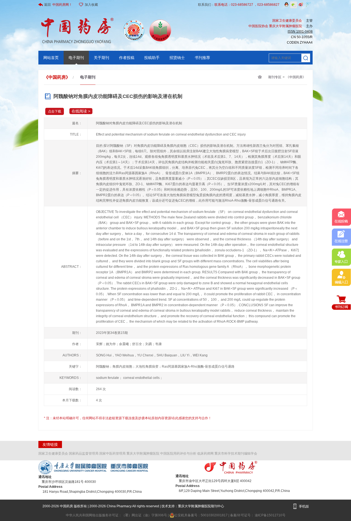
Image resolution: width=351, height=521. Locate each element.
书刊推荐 (202, 57)
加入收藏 (91, 5)
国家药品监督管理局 (83, 453)
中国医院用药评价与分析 (178, 453)
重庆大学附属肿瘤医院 (142, 453)
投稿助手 (152, 57)
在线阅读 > (81, 111)
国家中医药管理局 (112, 453)
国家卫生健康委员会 (53, 453)
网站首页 (51, 57)
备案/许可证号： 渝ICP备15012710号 (257, 515)
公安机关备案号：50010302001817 (201, 515)
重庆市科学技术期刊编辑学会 (235, 453)
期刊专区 (274, 77)
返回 (58, 5)
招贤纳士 (177, 57)
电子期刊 (76, 57)
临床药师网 (205, 453)
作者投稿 (126, 57)
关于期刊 (101, 57)
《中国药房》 (296, 77)
